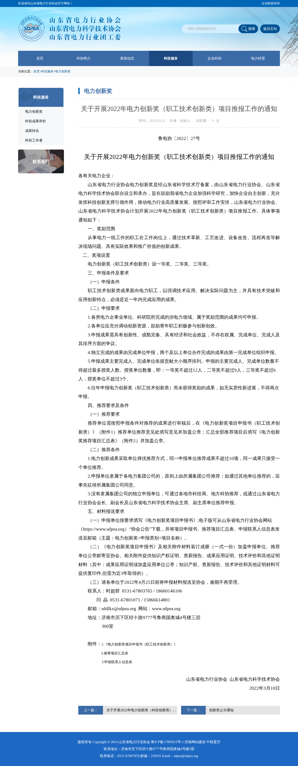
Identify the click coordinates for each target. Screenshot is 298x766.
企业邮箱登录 (271, 3)
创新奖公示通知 (221, 710)
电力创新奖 (62, 71)
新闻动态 (127, 58)
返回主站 (270, 29)
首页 (39, 58)
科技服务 (171, 58)
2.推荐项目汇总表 (114, 653)
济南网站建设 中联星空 (202, 742)
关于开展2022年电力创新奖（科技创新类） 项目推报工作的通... (141, 710)
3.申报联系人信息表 (117, 662)
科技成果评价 (35, 121)
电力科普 (258, 58)
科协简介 (84, 58)
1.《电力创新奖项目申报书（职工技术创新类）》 (139, 644)
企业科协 (214, 58)
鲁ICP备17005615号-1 (167, 742)
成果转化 (32, 131)
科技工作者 (34, 140)
